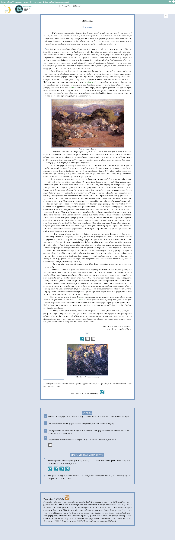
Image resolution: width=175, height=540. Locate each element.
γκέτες (81, 299)
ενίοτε (72, 87)
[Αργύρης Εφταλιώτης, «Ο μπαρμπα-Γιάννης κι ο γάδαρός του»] (87, 340)
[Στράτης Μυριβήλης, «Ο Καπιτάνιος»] (50, 446)
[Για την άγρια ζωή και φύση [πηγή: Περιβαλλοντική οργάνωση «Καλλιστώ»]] (50, 470)
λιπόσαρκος (90, 82)
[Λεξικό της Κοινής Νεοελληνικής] (102, 393)
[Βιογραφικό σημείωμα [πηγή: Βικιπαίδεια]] (67, 499)
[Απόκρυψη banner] (166, 16)
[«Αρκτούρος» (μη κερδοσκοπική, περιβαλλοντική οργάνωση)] (56, 470)
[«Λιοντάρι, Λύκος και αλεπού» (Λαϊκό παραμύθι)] (93, 340)
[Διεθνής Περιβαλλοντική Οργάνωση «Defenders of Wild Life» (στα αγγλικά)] (67, 470)
